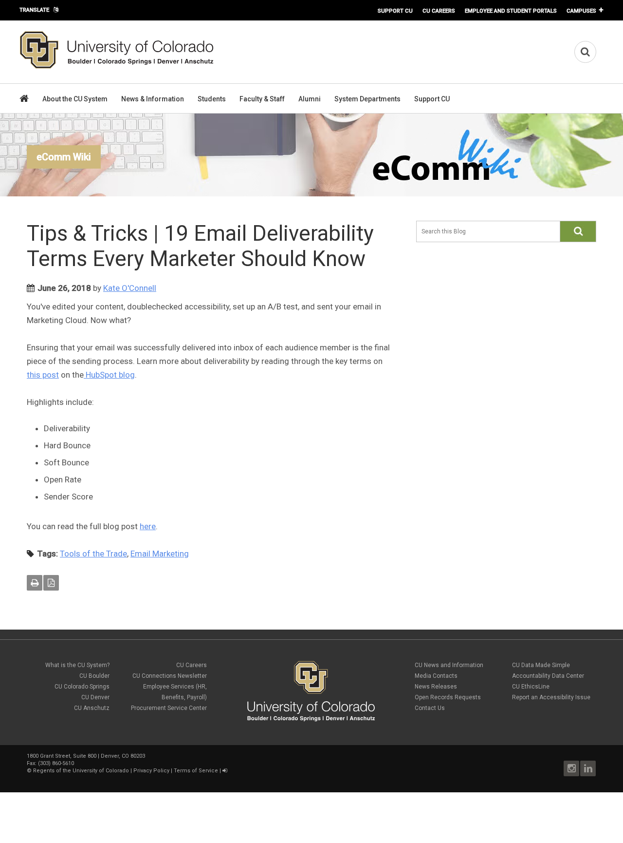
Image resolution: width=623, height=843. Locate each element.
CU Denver (95, 697)
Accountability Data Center (548, 675)
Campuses (581, 10)
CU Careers (438, 10)
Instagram (571, 768)
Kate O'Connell (129, 288)
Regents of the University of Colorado (81, 770)
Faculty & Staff (262, 99)
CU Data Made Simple (541, 665)
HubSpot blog (109, 375)
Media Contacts (436, 675)
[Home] (116, 67)
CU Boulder (94, 675)
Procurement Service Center (169, 708)
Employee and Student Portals (511, 10)
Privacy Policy (151, 770)
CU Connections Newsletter (169, 675)
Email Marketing (159, 553)
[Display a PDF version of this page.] (51, 583)
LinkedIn (588, 768)
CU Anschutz (92, 708)
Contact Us (430, 708)
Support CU (395, 10)
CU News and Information (449, 665)
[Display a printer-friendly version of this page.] (34, 583)
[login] (224, 770)
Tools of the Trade (93, 553)
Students (212, 99)
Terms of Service (196, 770)
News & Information (152, 99)
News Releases (436, 686)
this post (43, 375)
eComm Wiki (64, 157)
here (148, 526)
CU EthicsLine (531, 686)
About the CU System (75, 99)
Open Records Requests (448, 697)
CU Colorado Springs (82, 686)
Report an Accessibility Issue (551, 697)
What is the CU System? (77, 665)
